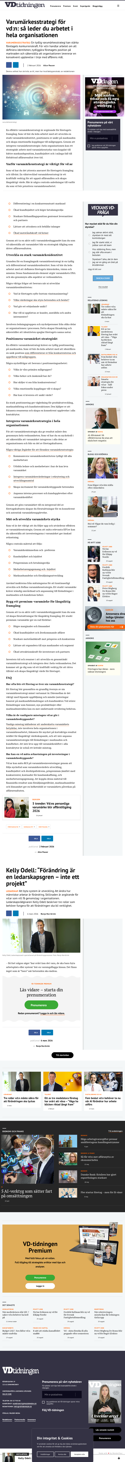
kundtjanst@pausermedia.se (24, 1404)
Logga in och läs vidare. (52, 1013)
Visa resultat (103, 287)
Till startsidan (62, 1055)
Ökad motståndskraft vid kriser (30, 233)
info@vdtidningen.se (23, 1407)
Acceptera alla (79, 1454)
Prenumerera (55, 6)
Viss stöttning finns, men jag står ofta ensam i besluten (104, 252)
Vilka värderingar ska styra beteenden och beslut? (41, 300)
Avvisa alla (62, 1454)
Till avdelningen (115, 1131)
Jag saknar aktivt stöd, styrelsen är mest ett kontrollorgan (102, 235)
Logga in (40, 1286)
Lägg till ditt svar (94, 269)
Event (75, 6)
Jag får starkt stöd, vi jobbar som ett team (102, 244)
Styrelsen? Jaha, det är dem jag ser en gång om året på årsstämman (105, 262)
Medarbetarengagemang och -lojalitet (34, 569)
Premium (67, 6)
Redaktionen (7, 1419)
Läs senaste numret (105, 1429)
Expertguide (85, 6)
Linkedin (45, 1417)
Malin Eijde (7, 1394)
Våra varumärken (30, 1453)
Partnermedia (20, 1419)
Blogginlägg (97, 6)
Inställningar (45, 1454)
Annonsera (31, 1419)
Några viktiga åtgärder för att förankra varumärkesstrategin (39, 449)
